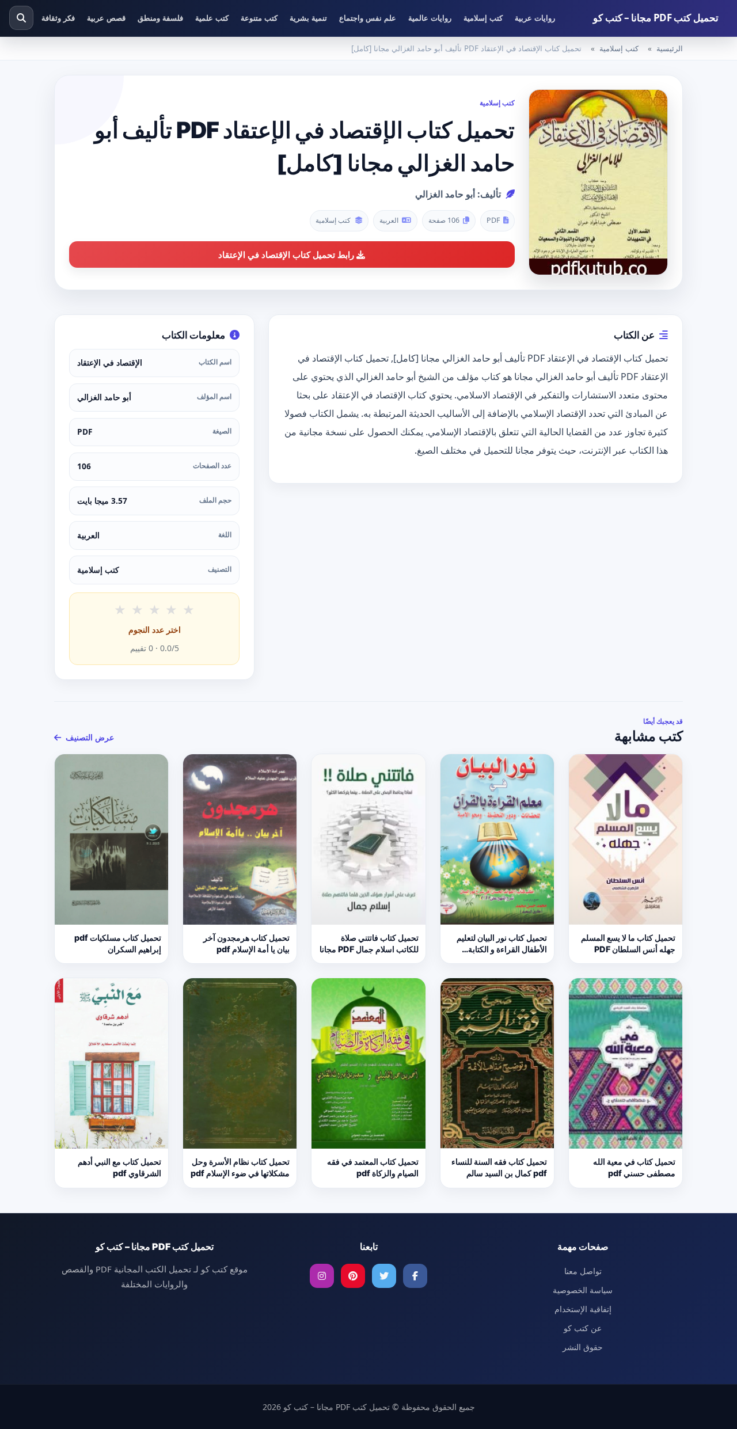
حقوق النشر (583, 1346)
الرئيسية (669, 48)
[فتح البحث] (21, 18)
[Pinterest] (353, 1276)
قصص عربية (106, 18)
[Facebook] (415, 1276)
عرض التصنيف (88, 737)
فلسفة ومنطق (160, 18)
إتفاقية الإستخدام (582, 1308)
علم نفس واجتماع (367, 18)
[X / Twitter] (384, 1276)
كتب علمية (212, 18)
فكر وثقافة (58, 18)
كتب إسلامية (483, 18)
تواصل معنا (583, 1270)
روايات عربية (535, 18)
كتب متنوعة (259, 18)
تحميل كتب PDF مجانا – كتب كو (656, 17)
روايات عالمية (429, 18)
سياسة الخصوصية (583, 1289)
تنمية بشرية (308, 18)
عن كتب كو (583, 1327)
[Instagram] (322, 1276)
